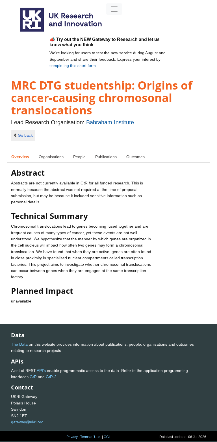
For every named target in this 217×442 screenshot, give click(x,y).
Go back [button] (25, 135)
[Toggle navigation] (114, 9)
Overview (20, 156)
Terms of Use (90, 437)
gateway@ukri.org (27, 422)
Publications (106, 156)
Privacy (72, 437)
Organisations (51, 156)
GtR (33, 376)
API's (41, 370)
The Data (19, 344)
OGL (107, 437)
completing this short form (72, 65)
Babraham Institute (110, 122)
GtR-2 (51, 376)
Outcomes (135, 156)
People (79, 156)
